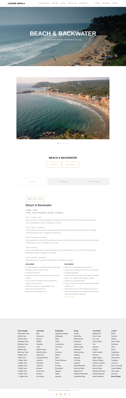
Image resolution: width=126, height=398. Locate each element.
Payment (114, 336)
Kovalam (58, 365)
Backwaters (40, 336)
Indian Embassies (98, 376)
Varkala (57, 374)
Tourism (76, 333)
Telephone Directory (99, 371)
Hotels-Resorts (78, 339)
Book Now (54, 164)
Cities (38, 347)
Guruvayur (58, 352)
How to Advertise (116, 365)
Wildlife (38, 341)
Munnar (57, 355)
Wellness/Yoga (78, 347)
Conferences (78, 344)
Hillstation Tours (23, 344)
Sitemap (113, 339)
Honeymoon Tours (23, 333)
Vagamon (58, 371)
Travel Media (75, 390)
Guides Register (116, 368)
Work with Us (115, 357)
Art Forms (77, 360)
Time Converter (97, 365)
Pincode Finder (97, 368)
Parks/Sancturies (79, 352)
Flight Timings (97, 357)
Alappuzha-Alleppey (61, 333)
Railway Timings (98, 360)
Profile (113, 333)
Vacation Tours (22, 339)
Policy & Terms (69, 297)
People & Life (78, 371)
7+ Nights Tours (23, 376)
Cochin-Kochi (59, 344)
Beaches (39, 339)
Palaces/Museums (79, 365)
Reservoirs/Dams (79, 368)
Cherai (57, 341)
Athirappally (59, 336)
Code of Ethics (97, 341)
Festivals (39, 374)
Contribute (114, 360)
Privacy (113, 349)
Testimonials (115, 352)
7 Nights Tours (22, 374)
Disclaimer (114, 344)
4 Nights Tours (22, 365)
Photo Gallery (115, 341)
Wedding (76, 355)
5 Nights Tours (22, 368)
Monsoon (39, 368)
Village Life (40, 355)
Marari (57, 357)
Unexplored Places (42, 357)
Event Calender (97, 352)
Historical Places (41, 352)
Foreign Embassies (98, 374)
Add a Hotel (115, 355)
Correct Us (114, 363)
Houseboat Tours (23, 341)
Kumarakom (59, 368)
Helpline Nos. (97, 333)
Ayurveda (39, 360)
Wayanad (58, 376)
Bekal (57, 339)
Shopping (77, 357)
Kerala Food (40, 371)
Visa (94, 344)
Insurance (96, 347)
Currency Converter (99, 363)
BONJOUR (77, 39)
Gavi (56, 349)
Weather (95, 349)
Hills (37, 333)
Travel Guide (97, 336)
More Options (70, 164)
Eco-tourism (40, 376)
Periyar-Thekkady (60, 360)
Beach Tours (22, 347)
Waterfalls (39, 344)
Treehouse (39, 365)
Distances (96, 355)
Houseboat (39, 363)
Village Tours (22, 357)
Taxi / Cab (96, 339)
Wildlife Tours (22, 349)
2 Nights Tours (22, 360)
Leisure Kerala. (16, 3)
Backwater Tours (23, 352)
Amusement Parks (79, 376)
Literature (77, 363)
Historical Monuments (81, 374)
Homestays (77, 349)
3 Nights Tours (22, 363)
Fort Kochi (58, 347)
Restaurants (77, 341)
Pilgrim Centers (41, 349)
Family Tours (22, 336)
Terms (113, 347)
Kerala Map (77, 336)
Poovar (57, 363)
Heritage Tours (22, 355)
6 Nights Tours (22, 371)
